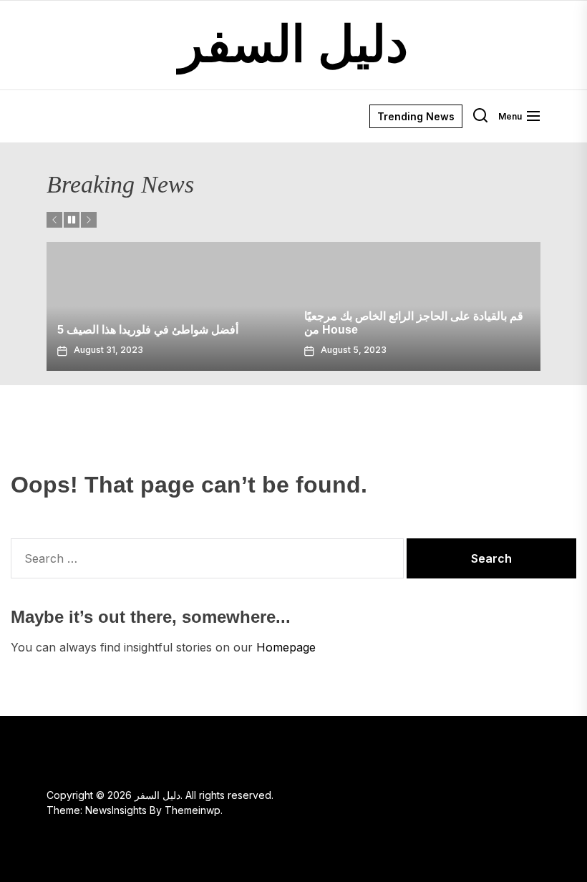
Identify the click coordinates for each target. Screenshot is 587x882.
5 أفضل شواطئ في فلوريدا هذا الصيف (147, 330)
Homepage (286, 647)
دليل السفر (293, 44)
